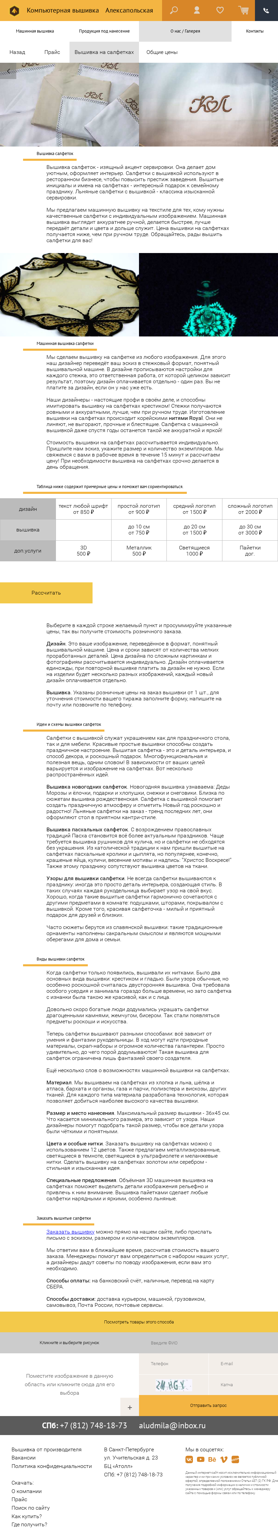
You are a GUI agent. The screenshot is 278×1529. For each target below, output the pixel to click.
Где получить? (29, 1524)
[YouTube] (201, 1459)
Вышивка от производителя (47, 1449)
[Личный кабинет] (197, 10)
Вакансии (24, 1457)
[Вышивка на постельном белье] (270, 71)
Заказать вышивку (70, 1231)
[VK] (189, 1459)
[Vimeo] (224, 1459)
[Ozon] (235, 1459)
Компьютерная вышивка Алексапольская (89, 10)
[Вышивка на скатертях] (8, 71)
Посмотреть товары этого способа (139, 1321)
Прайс (52, 52)
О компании (27, 1491)
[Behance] (212, 1459)
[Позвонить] (266, 10)
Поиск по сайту (31, 1508)
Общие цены (162, 52)
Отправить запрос (208, 1405)
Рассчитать (46, 592)
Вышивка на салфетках (104, 52)
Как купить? (27, 1516)
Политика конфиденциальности (52, 1466)
